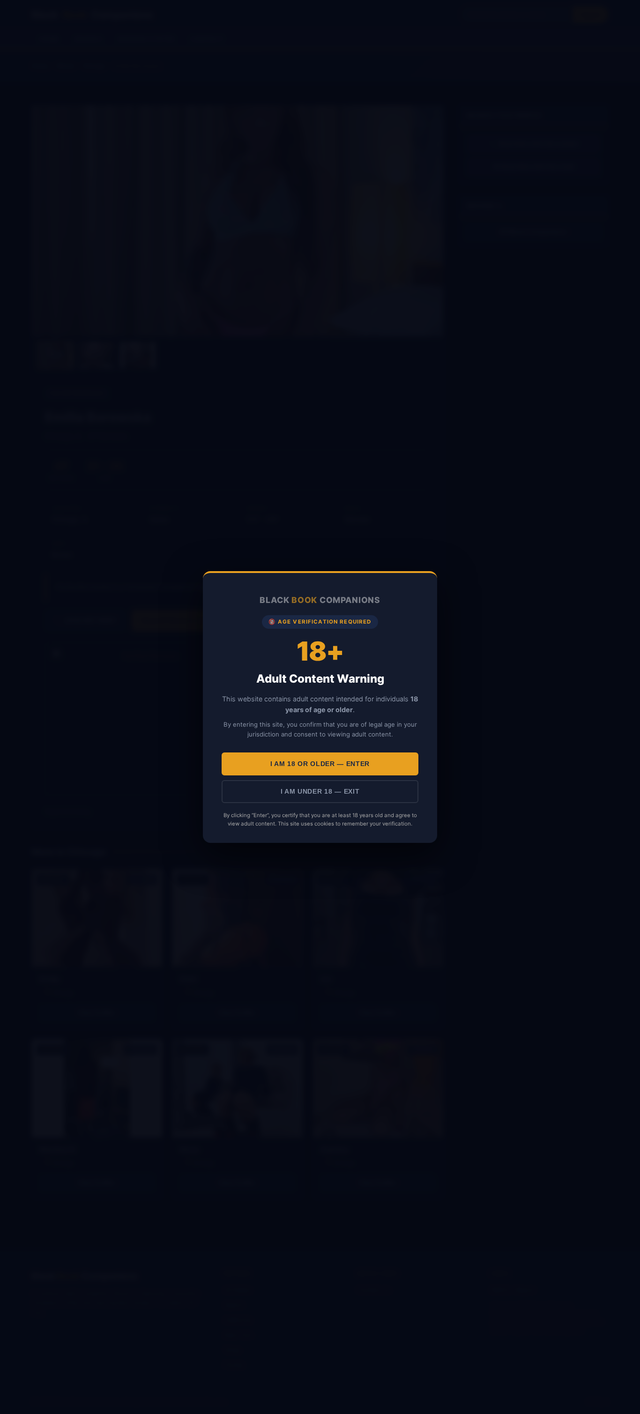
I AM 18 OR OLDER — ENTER (320, 763)
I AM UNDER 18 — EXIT (320, 791)
